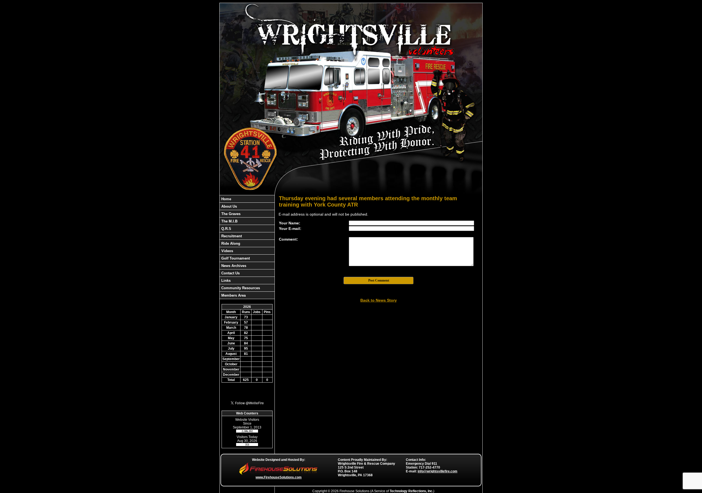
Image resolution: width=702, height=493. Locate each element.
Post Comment (378, 280)
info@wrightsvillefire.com (437, 471)
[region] (247, 247)
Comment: (288, 239)
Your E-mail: (290, 228)
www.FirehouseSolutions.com (279, 477)
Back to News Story (378, 300)
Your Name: (289, 223)
